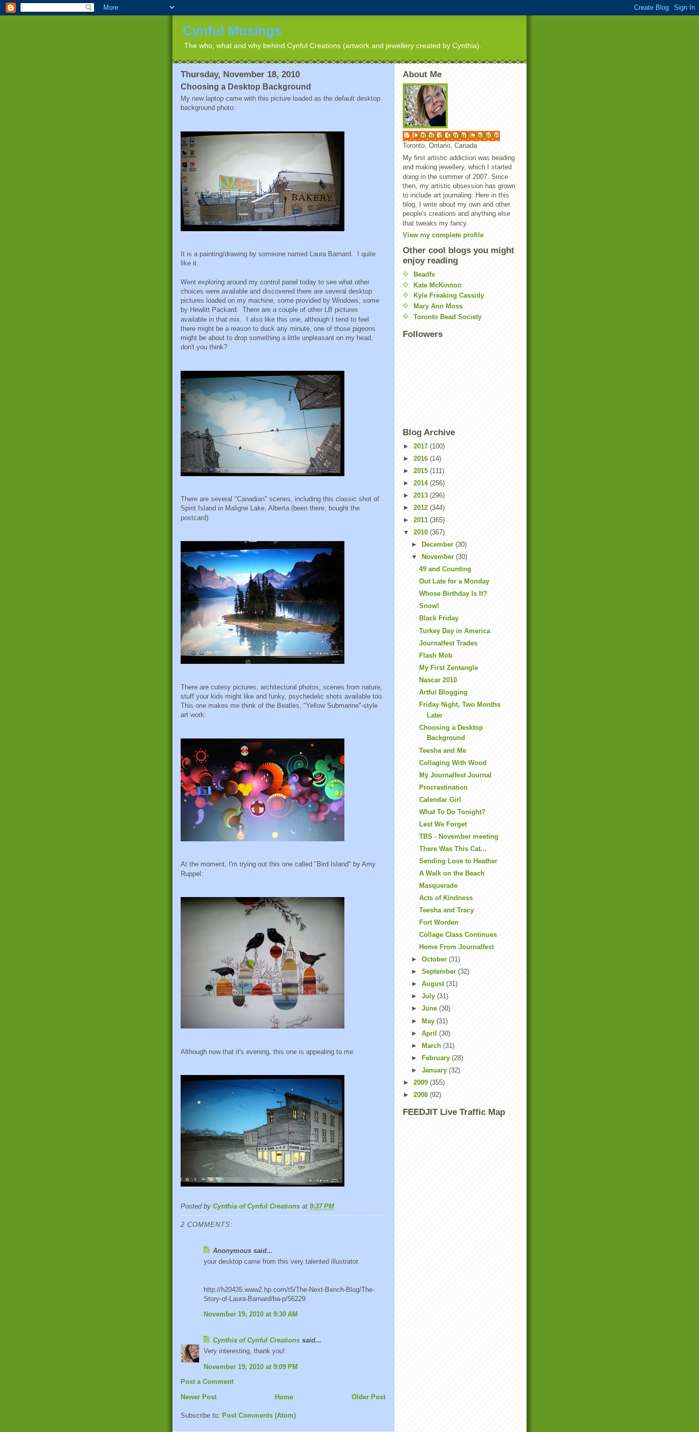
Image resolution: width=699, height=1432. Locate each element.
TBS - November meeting (458, 836)
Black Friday (438, 618)
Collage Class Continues (458, 934)
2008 (421, 1095)
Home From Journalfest (456, 947)
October (435, 959)
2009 (421, 1082)
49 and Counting (445, 569)
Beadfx (424, 274)
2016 (421, 458)
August (434, 984)
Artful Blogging (443, 692)
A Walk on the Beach (452, 873)
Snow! (429, 606)
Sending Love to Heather (458, 861)
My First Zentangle (448, 668)
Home (284, 1397)
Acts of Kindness (446, 898)
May (429, 1021)
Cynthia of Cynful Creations (256, 1340)
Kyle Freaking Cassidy (448, 295)
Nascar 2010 (438, 680)
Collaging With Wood (453, 763)
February (437, 1058)
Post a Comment (207, 1381)
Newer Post (198, 1397)
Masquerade (438, 885)
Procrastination (443, 787)
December (438, 544)
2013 (421, 495)
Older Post (368, 1397)
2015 (421, 471)
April (430, 1033)
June (430, 1008)
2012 (421, 507)
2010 (421, 532)
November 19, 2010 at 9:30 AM (251, 1314)
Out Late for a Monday (454, 581)
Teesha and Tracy (446, 910)
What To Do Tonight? (452, 812)
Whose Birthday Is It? (453, 593)
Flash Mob (435, 655)
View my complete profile (443, 235)
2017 (421, 446)
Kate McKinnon (437, 285)
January (435, 1070)
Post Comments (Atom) (259, 1415)
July (429, 996)
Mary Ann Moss (438, 306)
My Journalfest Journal (455, 775)
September (440, 971)
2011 (421, 520)
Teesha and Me (442, 750)
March (432, 1045)
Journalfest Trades (448, 643)
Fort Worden (438, 922)
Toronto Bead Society (447, 317)
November (439, 557)
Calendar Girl (440, 799)
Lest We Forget (443, 824)
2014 (421, 483)
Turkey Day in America (454, 631)
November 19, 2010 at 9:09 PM (251, 1367)
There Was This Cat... (453, 849)
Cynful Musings (232, 30)
